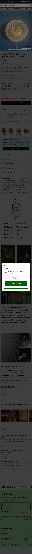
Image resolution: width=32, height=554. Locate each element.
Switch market (16, 283)
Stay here (16, 278)
